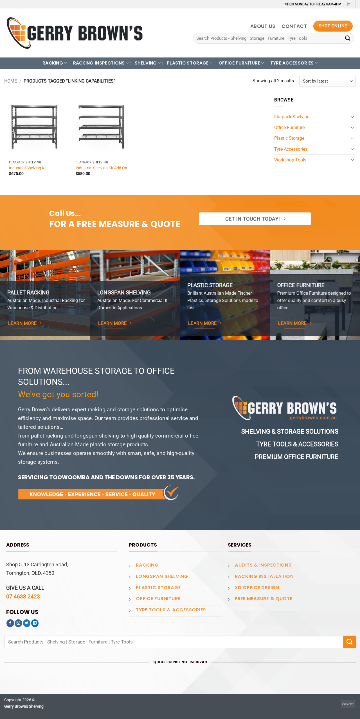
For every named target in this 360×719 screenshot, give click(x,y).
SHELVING (146, 63)
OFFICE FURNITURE (239, 63)
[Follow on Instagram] (18, 623)
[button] (348, 4)
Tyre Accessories (290, 149)
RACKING (52, 63)
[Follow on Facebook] (10, 623)
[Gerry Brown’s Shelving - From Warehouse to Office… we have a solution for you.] (74, 33)
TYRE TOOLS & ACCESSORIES (171, 610)
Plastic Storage (289, 138)
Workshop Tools (290, 160)
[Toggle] (352, 117)
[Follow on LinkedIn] (35, 623)
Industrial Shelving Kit (28, 168)
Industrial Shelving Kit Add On (101, 168)
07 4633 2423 (23, 596)
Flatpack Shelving (292, 116)
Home (10, 81)
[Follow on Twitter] (27, 623)
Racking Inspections (99, 63)
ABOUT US (262, 26)
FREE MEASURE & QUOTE (263, 598)
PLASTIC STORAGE (188, 63)
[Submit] (347, 38)
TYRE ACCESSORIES (292, 63)
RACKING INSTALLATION (264, 576)
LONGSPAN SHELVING (162, 576)
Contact (294, 26)
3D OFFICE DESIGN (257, 587)
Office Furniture (289, 127)
